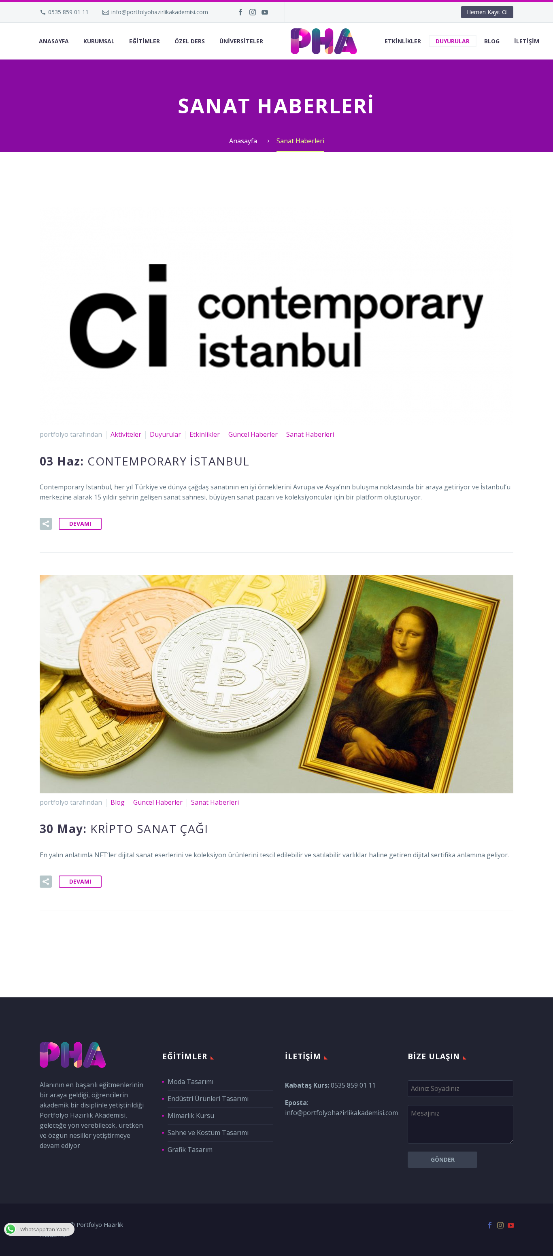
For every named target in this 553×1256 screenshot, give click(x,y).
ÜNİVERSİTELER (241, 41)
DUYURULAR (453, 41)
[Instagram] (253, 12)
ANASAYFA (54, 41)
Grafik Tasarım (190, 1149)
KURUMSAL (99, 41)
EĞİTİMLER (144, 41)
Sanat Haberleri (310, 434)
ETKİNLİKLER (403, 41)
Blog (118, 802)
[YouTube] (265, 12)
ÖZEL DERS (189, 41)
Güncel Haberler (253, 434)
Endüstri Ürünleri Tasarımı (208, 1098)
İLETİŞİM (526, 41)
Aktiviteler (126, 434)
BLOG (492, 41)
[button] (46, 524)
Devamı (80, 523)
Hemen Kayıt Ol (487, 12)
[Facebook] (240, 12)
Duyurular (165, 434)
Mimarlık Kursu (191, 1115)
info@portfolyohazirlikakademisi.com (159, 12)
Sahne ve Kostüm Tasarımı (208, 1132)
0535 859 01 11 (68, 12)
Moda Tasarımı (190, 1081)
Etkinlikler (204, 434)
